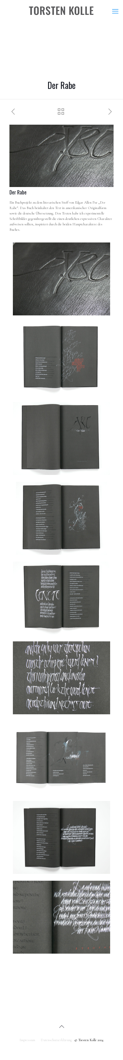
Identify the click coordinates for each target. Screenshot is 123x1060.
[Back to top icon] (61, 1027)
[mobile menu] (115, 11)
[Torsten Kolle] (61, 11)
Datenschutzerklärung (56, 1040)
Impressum (27, 1040)
